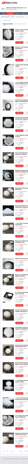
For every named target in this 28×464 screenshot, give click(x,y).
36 (9, 451)
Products (11, 13)
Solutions (23, 13)
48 (12, 451)
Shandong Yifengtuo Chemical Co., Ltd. (16, 7)
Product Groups (7, 20)
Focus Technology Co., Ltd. (16, 458)
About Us (17, 13)
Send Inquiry (19, 42)
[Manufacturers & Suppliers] (9, 2)
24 (7, 451)
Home (4, 13)
